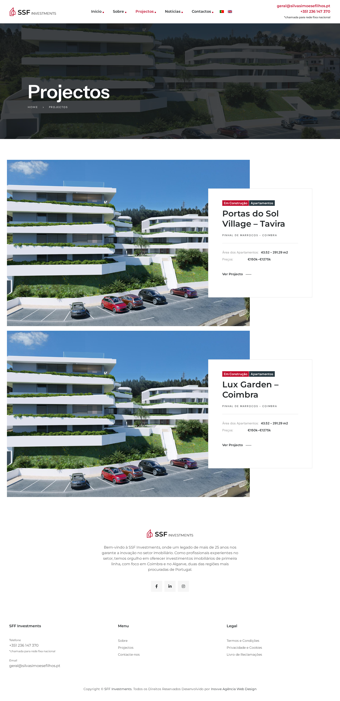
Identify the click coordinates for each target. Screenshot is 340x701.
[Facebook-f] (156, 586)
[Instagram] (183, 586)
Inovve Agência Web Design (234, 689)
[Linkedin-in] (170, 586)
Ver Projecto (232, 274)
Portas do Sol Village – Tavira (253, 218)
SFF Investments (118, 689)
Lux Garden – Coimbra (250, 389)
